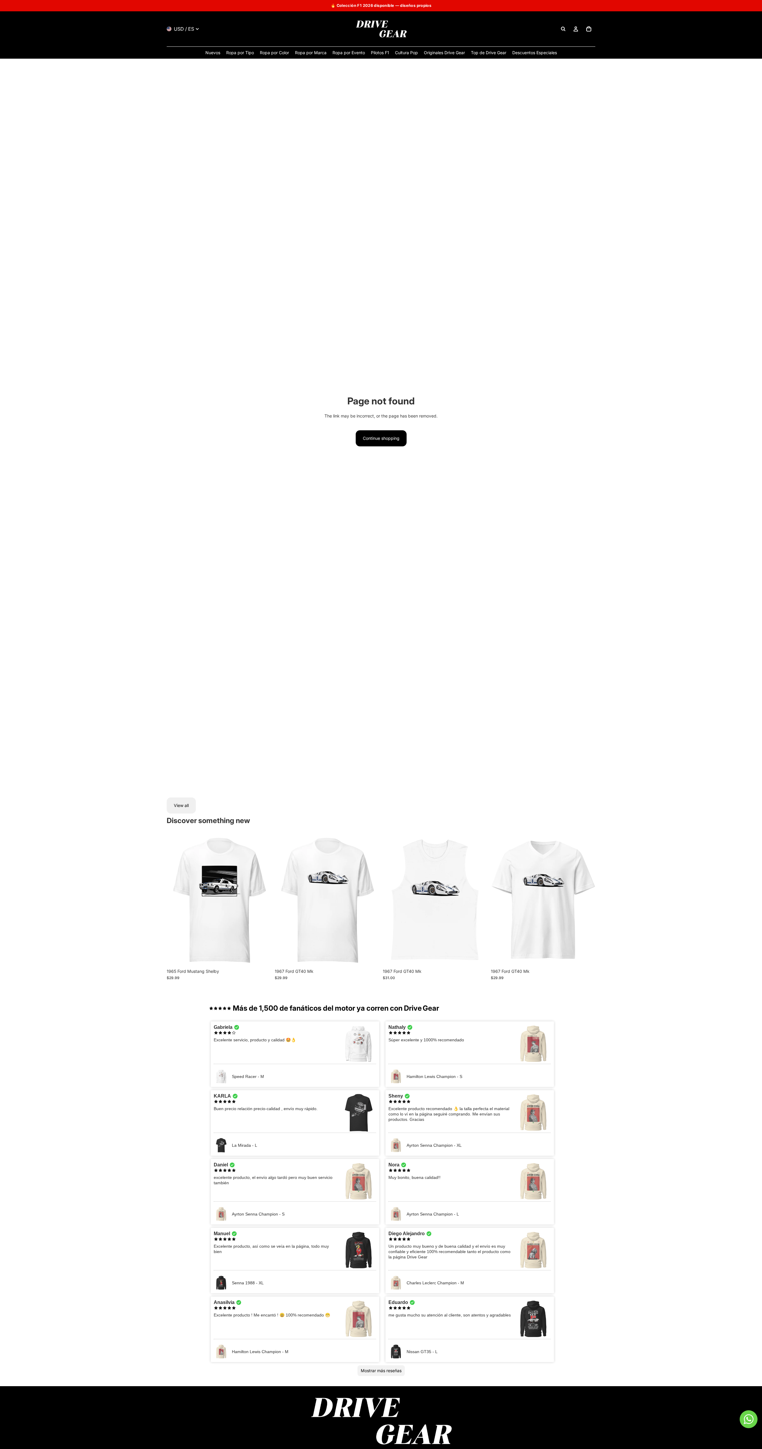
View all (181, 805)
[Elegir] (262, 956)
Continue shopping (381, 438)
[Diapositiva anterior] (176, 900)
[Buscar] (563, 28)
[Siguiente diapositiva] (262, 900)
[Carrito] (588, 28)
